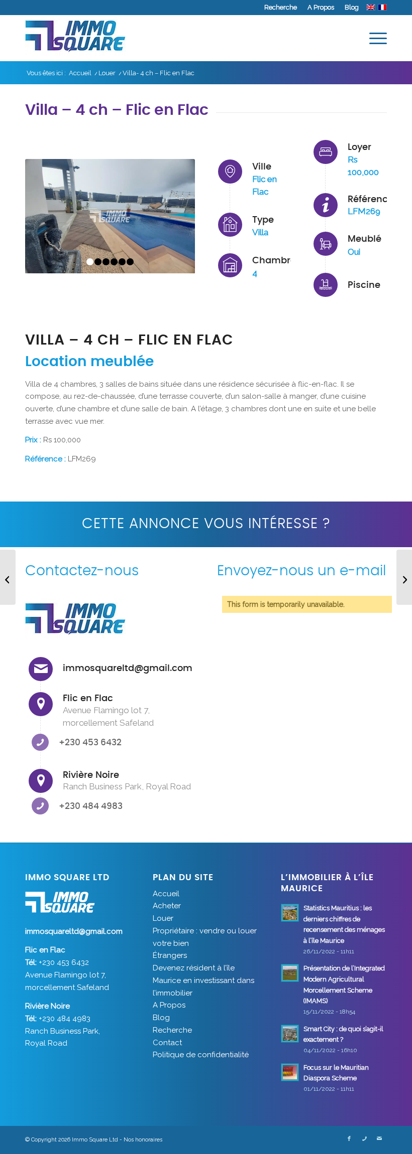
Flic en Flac (88, 698)
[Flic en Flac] (41, 704)
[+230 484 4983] (40, 805)
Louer (163, 918)
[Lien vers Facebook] (349, 1138)
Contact (167, 1042)
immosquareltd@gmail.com (127, 668)
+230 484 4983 (91, 806)
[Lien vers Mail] (379, 1138)
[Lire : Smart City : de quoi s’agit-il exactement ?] (290, 1034)
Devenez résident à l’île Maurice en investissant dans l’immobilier (203, 980)
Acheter (167, 905)
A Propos (320, 7)
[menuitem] (280, 7)
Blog (352, 7)
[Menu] (373, 38)
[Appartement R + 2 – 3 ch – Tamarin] (8, 577)
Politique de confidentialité (201, 1054)
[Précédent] (48, 216)
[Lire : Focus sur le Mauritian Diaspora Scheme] (290, 1072)
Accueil (166, 893)
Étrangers (170, 955)
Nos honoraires (143, 1139)
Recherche (280, 7)
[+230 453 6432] (40, 742)
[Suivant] (172, 216)
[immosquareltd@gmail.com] (41, 669)
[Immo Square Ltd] (75, 38)
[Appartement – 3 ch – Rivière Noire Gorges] (404, 577)
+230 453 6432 (90, 742)
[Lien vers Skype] (364, 1138)
